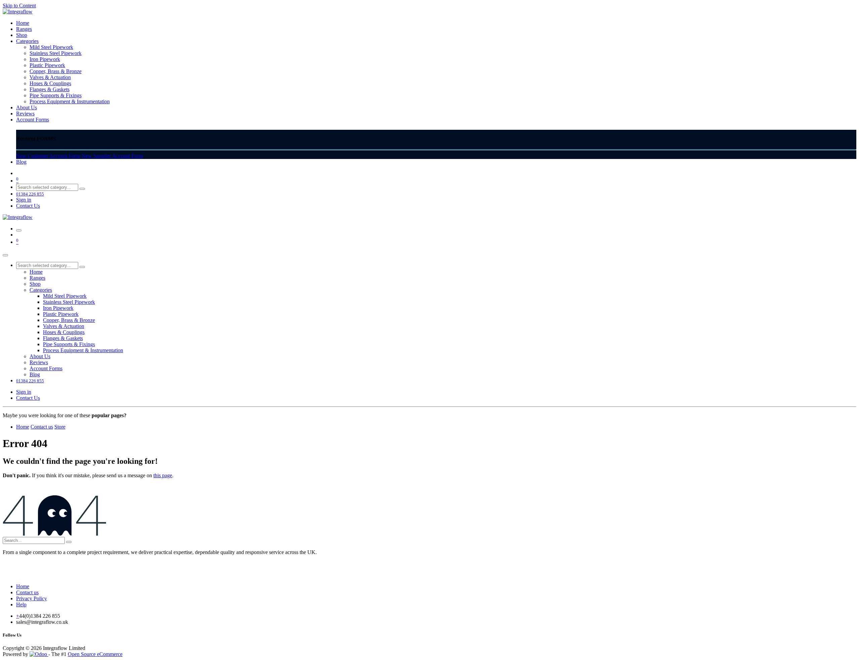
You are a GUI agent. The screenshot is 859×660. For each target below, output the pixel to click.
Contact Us (28, 206)
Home (22, 427)
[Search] (82, 189)
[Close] (5, 255)
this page (162, 475)
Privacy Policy (31, 598)
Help (21, 604)
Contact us (42, 427)
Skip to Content (19, 5)
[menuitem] (22, 23)
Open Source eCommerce (95, 654)
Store (59, 427)
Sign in (23, 200)
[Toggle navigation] (18, 230)
